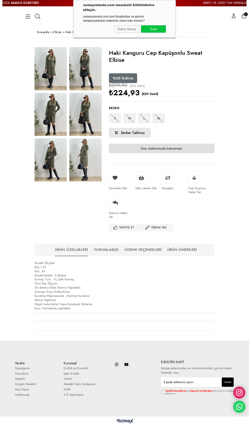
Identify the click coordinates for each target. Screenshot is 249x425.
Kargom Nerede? (26, 384)
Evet (153, 29)
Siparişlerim (22, 368)
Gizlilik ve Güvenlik (76, 368)
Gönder (227, 382)
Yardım (68, 379)
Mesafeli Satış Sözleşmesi (79, 384)
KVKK (67, 389)
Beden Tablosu (132, 132)
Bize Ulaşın (22, 389)
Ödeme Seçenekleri (142, 249)
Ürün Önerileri (182, 249)
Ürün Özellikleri (71, 249)
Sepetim (20, 379)
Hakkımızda (22, 395)
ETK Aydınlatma (73, 395)
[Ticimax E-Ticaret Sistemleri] (124, 421)
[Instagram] (116, 364)
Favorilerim (21, 374)
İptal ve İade (71, 374)
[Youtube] (126, 364)
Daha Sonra (127, 29)
